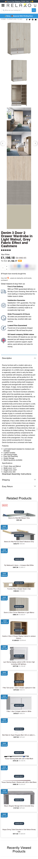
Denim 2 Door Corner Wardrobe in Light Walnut (19, 612)
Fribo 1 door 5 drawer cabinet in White (19, 711)
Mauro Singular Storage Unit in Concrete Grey (19, 806)
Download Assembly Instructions (16, 473)
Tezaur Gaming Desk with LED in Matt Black (19, 759)
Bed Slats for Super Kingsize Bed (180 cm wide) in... (19, 735)
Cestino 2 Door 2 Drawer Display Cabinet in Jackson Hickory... (19, 637)
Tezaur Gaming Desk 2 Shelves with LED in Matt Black (19, 782)
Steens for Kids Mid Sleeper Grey (19, 518)
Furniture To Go (14, 19)
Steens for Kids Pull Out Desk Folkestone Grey (19, 542)
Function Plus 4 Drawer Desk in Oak (19, 589)
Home (3, 19)
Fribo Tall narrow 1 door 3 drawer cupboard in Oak (19, 688)
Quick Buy (19, 512)
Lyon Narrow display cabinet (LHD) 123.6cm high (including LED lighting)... (19, 663)
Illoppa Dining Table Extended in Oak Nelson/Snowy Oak (19, 830)
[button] (6, 250)
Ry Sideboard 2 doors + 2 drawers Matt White (19, 565)
